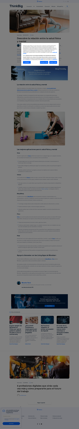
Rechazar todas (44, 62)
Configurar (26, 62)
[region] (40, 54)
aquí (42, 59)
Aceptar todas (53, 62)
